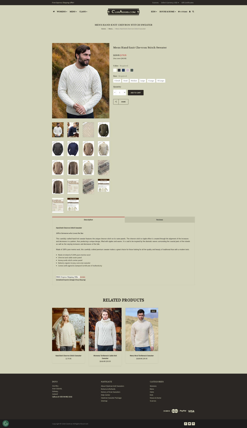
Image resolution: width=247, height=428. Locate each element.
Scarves (155, 2)
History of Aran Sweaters (110, 392)
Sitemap (104, 401)
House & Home (167, 11)
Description (88, 220)
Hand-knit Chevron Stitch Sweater (68, 355)
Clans (82, 11)
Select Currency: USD (169, 2)
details (82, 277)
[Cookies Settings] (5, 423)
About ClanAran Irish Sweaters (112, 386)
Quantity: (117, 87)
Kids (153, 11)
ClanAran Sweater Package (111, 398)
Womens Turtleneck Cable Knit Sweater (105, 356)
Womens (61, 11)
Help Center (105, 395)
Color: (120, 66)
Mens (72, 11)
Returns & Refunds (108, 389)
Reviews (159, 220)
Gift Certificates (188, 2)
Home (103, 29)
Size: (120, 76)
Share (123, 102)
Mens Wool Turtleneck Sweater (142, 355)
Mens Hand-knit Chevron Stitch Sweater (130, 29)
